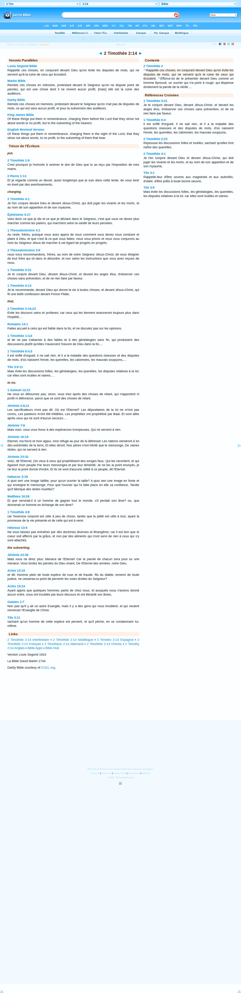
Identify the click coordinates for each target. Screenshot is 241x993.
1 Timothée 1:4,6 (19, 336)
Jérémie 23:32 (17, 457)
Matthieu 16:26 (18, 496)
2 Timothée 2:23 (155, 139)
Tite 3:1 (149, 173)
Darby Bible (16, 100)
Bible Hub (52, 648)
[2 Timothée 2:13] (4, 453)
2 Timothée (19, 44)
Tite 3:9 (149, 187)
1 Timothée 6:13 (19, 285)
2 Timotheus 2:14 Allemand (63, 644)
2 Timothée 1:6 (18, 160)
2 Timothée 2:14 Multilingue (73, 640)
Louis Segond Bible (22, 66)
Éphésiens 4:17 (19, 214)
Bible (9, 44)
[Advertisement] (120, 698)
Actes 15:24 (16, 586)
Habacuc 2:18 (17, 476)
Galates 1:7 (15, 602)
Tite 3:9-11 (15, 367)
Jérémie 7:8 (16, 425)
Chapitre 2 (33, 44)
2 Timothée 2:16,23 (21, 308)
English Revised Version (25, 129)
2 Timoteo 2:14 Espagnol (115, 640)
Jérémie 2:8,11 (18, 405)
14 (145, 70)
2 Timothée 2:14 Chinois (104, 644)
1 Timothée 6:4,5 (19, 351)
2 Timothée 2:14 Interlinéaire (28, 640)
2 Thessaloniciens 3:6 (23, 250)
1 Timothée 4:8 (18, 512)
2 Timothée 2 (153, 66)
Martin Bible (16, 81)
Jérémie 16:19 (17, 437)
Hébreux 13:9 (17, 528)
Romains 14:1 (17, 324)
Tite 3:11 (13, 617)
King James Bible (20, 115)
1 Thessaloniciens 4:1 (23, 230)
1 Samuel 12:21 (18, 390)
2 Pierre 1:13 (16, 176)
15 (159, 78)
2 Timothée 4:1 (18, 199)
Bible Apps (35, 648)
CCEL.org (48, 667)
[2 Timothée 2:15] (236, 453)
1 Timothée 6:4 (154, 120)
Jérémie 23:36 (17, 555)
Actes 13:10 (16, 570)
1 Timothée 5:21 (19, 270)
